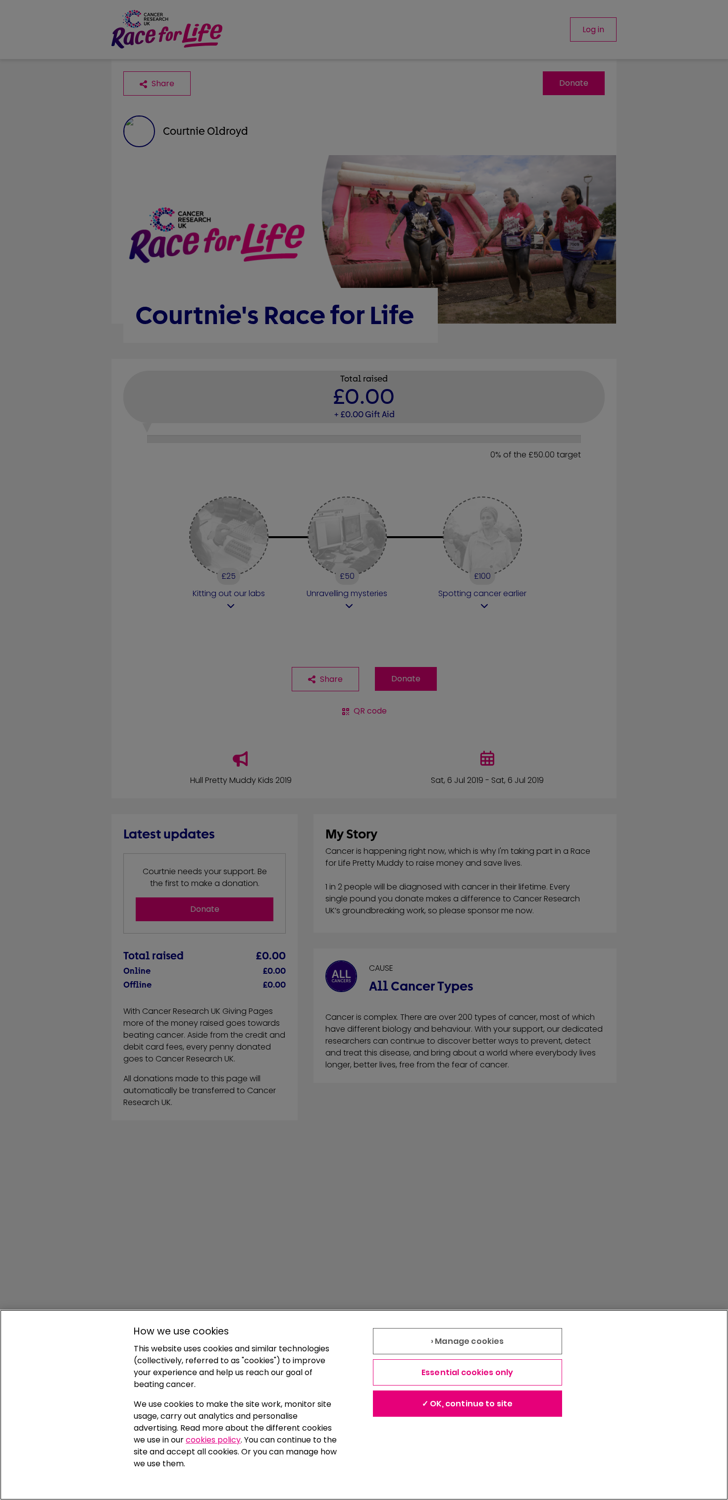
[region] (364, 1405)
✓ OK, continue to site (467, 1403)
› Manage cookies (467, 1341)
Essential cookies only (467, 1372)
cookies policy (213, 1439)
